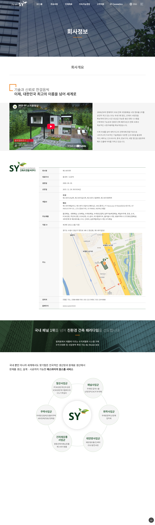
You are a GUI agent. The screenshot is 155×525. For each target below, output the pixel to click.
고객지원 (100, 4)
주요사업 (54, 4)
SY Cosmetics (116, 4)
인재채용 (68, 4)
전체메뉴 (142, 4)
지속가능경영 (84, 4)
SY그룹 (39, 4)
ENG (135, 4)
